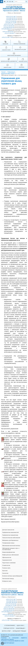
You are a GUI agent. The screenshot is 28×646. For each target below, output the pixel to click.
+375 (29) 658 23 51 (6, 29)
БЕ (10, 1)
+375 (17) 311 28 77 (11, 16)
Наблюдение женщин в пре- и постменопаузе (14, 75)
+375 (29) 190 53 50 (11, 19)
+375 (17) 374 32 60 (10, 21)
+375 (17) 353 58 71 (9, 33)
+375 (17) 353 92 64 (8, 26)
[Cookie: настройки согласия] (2, 643)
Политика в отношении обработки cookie (12, 641)
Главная (3, 72)
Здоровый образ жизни (7, 73)
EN (12, 1)
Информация (11, 72)
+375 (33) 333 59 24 (8, 27)
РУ (7, 1)
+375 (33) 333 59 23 (11, 18)
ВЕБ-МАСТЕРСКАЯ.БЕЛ (7, 643)
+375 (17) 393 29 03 (7, 31)
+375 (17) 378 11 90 (7, 37)
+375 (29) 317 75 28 (10, 22)
